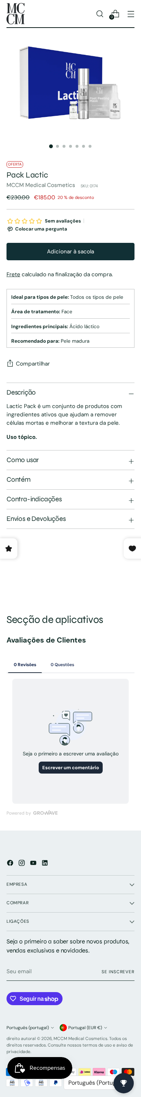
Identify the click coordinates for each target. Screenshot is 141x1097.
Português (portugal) (28, 1028)
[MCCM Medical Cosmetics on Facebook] (11, 864)
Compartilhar (33, 363)
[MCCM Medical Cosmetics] (16, 13)
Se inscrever (118, 972)
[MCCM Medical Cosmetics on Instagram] (22, 864)
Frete (13, 274)
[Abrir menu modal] (130, 13)
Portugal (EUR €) (85, 1028)
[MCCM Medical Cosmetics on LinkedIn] (45, 864)
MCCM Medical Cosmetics (41, 185)
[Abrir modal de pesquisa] (99, 13)
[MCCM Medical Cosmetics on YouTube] (34, 864)
